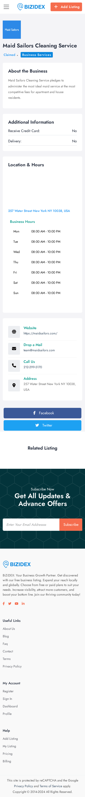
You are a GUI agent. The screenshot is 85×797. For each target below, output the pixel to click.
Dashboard (10, 706)
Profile (7, 713)
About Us (9, 628)
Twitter (46, 425)
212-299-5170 (33, 367)
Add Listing (70, 6)
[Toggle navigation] (6, 6)
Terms (7, 658)
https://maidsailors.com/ (40, 333)
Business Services (36, 54)
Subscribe (70, 524)
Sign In (7, 698)
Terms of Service (51, 786)
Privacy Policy (12, 666)
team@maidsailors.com (39, 350)
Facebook (46, 413)
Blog (6, 636)
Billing (7, 761)
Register (8, 691)
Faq (5, 643)
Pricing (7, 753)
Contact (8, 651)
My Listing (9, 746)
